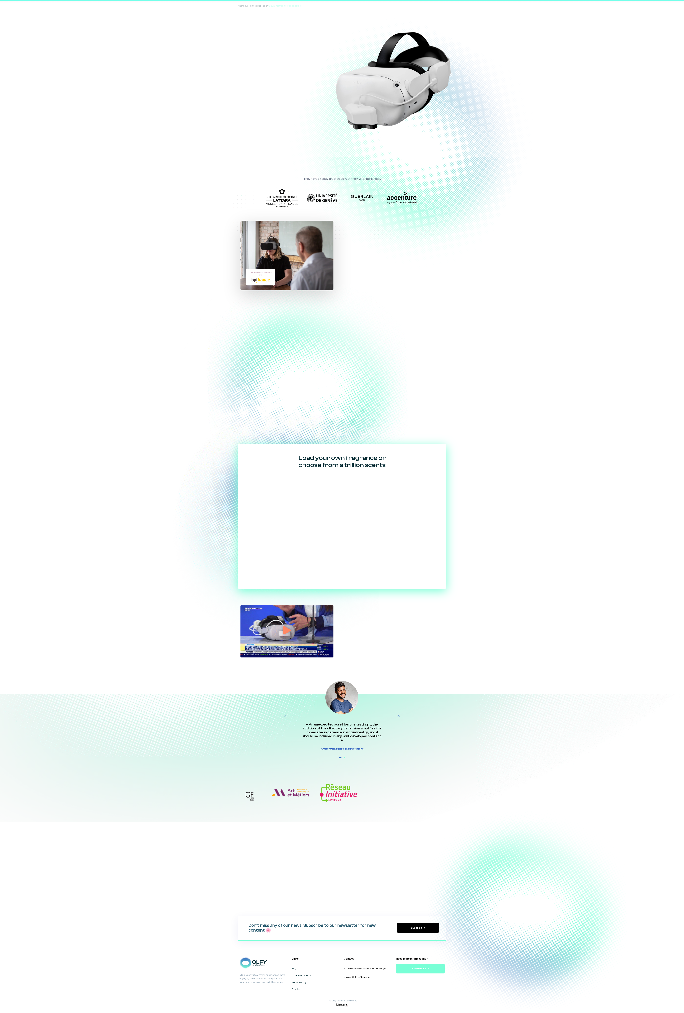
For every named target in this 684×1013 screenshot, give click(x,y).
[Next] (398, 716)
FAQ (294, 968)
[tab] (281, 319)
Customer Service (302, 975)
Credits (296, 989)
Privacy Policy (299, 982)
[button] (287, 631)
